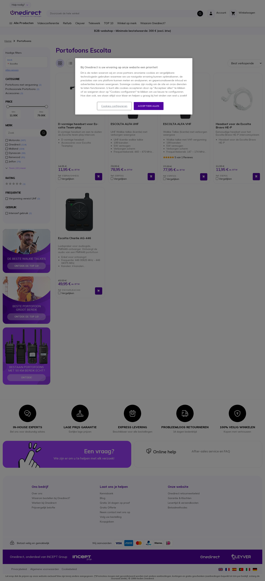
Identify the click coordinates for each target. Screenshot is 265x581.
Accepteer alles (148, 106)
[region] (133, 86)
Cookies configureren (114, 106)
